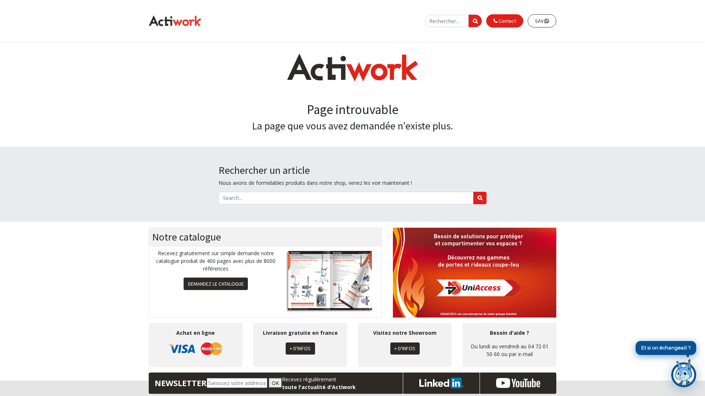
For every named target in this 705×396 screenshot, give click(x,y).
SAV (540, 21)
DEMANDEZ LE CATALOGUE (216, 283)
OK (275, 383)
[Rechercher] (480, 198)
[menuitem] (280, 21)
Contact (507, 21)
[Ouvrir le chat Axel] (683, 373)
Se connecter (405, 20)
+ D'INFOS (300, 348)
